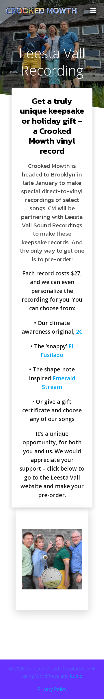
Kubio (76, 676)
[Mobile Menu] (93, 11)
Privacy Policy (52, 689)
